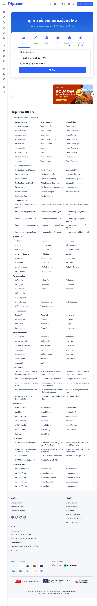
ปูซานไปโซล (44, 421)
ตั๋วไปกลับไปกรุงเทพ (21, 174)
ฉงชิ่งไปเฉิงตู (70, 421)
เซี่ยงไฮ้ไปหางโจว (20, 416)
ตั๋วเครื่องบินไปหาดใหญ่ (48, 179)
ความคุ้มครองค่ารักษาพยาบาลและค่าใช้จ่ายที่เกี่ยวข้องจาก (51, 391)
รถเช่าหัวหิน (70, 350)
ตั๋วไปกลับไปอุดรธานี (21, 192)
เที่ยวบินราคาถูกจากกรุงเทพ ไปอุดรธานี (76, 213)
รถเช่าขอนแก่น (20, 354)
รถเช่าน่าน (69, 354)
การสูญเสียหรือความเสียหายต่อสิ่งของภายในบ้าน (25, 398)
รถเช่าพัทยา (70, 345)
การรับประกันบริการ (17, 507)
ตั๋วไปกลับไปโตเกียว (72, 187)
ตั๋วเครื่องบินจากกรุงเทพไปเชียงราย (26, 225)
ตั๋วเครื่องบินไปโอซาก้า (22, 196)
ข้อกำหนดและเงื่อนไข (73, 514)
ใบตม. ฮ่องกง (19, 250)
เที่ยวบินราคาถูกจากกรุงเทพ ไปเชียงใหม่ (25, 206)
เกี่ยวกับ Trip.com (72, 503)
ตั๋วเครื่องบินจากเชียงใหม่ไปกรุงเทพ (52, 205)
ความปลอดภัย (16, 550)
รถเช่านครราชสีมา (46, 354)
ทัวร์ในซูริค (44, 289)
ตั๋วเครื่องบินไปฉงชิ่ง (72, 192)
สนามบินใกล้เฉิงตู (20, 477)
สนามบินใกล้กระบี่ (71, 486)
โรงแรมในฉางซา (45, 161)
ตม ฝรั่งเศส (19, 263)
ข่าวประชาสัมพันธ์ (72, 507)
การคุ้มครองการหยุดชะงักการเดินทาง (77, 391)
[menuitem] (3, 12)
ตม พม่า (69, 254)
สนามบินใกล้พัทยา (46, 469)
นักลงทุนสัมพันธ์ (17, 531)
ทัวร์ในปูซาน (19, 284)
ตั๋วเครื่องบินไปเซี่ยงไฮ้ (47, 174)
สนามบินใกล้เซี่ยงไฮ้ (46, 473)
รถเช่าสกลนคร (45, 345)
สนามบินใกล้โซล (45, 486)
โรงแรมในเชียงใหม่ (72, 131)
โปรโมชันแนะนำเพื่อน (22, 306)
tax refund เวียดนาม (22, 254)
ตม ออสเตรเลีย (45, 245)
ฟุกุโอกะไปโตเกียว (20, 421)
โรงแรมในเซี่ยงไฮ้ (46, 126)
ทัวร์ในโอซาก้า (44, 284)
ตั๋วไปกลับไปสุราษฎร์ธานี (74, 179)
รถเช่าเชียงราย (19, 350)
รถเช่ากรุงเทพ (19, 337)
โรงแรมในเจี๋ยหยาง (72, 161)
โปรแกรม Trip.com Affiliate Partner (23, 539)
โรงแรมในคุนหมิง (20, 161)
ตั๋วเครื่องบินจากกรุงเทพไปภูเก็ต (50, 212)
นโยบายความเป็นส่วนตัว (74, 518)
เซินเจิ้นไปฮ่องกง (45, 425)
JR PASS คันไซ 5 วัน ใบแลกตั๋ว (25, 460)
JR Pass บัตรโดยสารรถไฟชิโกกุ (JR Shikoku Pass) (77, 451)
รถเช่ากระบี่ (69, 341)
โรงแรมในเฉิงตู (45, 135)
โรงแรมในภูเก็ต (20, 148)
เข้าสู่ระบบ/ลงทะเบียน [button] (85, 4)
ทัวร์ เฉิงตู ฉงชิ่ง (45, 271)
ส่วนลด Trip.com (20, 302)
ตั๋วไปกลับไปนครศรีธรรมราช (49, 183)
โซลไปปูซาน (44, 416)
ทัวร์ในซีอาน (70, 289)
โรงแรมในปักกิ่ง (71, 126)
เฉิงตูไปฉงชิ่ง (19, 412)
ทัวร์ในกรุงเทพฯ (20, 289)
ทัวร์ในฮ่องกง (70, 280)
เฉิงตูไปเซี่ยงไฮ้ (71, 430)
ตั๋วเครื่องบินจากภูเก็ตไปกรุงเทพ (25, 218)
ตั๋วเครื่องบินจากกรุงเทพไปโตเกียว (26, 232)
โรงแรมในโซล (19, 144)
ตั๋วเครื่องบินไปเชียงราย (73, 174)
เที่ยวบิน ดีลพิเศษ (46, 302)
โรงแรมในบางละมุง (72, 144)
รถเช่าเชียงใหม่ (45, 337)
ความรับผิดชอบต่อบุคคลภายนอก (26, 390)
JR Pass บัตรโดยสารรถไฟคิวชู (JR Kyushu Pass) (51, 451)
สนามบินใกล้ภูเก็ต (20, 473)
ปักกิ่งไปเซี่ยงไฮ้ (71, 412)
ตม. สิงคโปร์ (44, 263)
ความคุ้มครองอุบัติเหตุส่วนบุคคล (26, 378)
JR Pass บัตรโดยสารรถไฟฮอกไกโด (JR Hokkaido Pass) (26, 451)
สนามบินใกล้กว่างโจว (73, 477)
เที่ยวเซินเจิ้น (44, 324)
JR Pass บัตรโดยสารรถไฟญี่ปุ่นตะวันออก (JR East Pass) (52, 444)
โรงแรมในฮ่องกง (46, 122)
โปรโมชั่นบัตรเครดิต (47, 306)
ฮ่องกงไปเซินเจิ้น (45, 412)
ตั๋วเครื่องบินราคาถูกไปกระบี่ (24, 183)
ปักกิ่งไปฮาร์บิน (19, 434)
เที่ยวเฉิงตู (43, 319)
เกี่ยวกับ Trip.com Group (74, 522)
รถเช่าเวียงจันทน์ (20, 359)
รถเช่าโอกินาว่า (71, 359)
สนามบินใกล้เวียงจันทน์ (48, 477)
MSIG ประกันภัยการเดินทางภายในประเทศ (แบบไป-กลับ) (51, 373)
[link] (50, 4)
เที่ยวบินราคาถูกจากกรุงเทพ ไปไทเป (52, 225)
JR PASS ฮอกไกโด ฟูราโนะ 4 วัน (77, 456)
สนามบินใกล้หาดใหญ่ (47, 482)
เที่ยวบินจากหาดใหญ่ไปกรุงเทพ (25, 212)
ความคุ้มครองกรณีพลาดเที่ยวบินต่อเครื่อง (52, 398)
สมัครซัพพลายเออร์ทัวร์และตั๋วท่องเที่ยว (24, 546)
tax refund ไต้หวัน (21, 267)
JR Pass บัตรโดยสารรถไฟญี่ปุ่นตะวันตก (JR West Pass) (78, 444)
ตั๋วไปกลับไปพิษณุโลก (47, 192)
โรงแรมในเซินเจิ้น (71, 122)
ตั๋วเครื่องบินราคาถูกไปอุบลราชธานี (51, 187)
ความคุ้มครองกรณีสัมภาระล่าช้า (76, 378)
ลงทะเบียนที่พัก (16, 543)
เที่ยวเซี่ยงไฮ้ (19, 324)
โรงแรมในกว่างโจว (21, 122)
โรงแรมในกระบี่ (45, 148)
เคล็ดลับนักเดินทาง (46, 267)
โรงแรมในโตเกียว (20, 131)
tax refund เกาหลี (46, 258)
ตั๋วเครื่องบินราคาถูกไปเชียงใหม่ (25, 170)
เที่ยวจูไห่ (69, 324)
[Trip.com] (15, 4)
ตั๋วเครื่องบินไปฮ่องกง (73, 170)
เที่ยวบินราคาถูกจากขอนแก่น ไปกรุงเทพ (76, 226)
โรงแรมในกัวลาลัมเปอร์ (48, 139)
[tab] (24, 41)
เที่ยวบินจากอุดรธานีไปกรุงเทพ (50, 218)
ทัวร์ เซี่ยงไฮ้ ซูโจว (20, 271)
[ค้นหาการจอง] (74, 4)
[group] (39, 26)
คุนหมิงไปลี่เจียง (71, 425)
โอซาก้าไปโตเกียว (20, 408)
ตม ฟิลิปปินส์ (44, 254)
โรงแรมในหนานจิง (72, 148)
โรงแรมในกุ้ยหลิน (46, 157)
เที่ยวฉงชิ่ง (44, 328)
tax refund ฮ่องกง (72, 250)
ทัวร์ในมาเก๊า (44, 280)
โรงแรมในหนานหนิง (21, 157)
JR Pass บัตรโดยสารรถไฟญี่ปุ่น (25, 443)
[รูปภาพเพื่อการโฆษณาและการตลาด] (31, 94)
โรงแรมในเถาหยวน (21, 152)
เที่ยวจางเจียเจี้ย (20, 319)
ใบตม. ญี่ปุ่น (70, 241)
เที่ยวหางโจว (70, 315)
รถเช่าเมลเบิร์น (19, 363)
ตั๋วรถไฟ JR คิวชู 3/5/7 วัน (49, 460)
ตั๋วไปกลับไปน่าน (20, 187)
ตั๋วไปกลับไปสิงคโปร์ (21, 179)
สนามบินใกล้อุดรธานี (22, 486)
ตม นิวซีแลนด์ (70, 258)
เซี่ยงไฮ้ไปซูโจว (45, 434)
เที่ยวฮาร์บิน (19, 315)
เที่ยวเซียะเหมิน (20, 328)
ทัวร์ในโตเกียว (70, 284)
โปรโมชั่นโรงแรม (71, 302)
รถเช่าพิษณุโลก (45, 341)
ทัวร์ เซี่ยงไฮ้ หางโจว (72, 267)
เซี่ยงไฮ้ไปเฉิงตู (45, 430)
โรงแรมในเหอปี (45, 152)
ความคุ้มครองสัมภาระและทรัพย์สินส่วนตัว (26, 384)
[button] (4, 4)
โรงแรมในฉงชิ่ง (45, 131)
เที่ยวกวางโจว (44, 315)
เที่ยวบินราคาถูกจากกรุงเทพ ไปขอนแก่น (76, 220)
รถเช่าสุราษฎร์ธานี (21, 341)
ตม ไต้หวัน (43, 241)
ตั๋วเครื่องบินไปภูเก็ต (46, 170)
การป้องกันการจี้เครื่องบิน (74, 397)
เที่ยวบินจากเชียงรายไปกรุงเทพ (50, 232)
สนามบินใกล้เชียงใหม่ (73, 469)
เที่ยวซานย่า (70, 328)
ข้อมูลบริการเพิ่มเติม (18, 511)
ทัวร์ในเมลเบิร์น (20, 293)
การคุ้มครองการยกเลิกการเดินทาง (77, 383)
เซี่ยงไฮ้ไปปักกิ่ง (71, 408)
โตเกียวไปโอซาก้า (45, 408)
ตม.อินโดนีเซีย (45, 250)
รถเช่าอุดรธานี (70, 337)
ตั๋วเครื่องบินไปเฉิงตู (46, 196)
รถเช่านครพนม (45, 350)
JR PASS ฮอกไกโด (21, 456)
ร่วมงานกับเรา (70, 511)
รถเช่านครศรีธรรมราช (22, 345)
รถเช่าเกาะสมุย (45, 359)
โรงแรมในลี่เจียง (71, 139)
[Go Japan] (73, 94)
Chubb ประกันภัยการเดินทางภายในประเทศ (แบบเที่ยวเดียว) (77, 373)
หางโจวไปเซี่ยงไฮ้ (20, 425)
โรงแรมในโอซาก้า (46, 144)
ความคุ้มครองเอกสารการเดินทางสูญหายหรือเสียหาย (51, 384)
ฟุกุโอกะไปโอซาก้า (71, 416)
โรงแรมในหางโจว (20, 135)
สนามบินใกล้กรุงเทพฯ (22, 469)
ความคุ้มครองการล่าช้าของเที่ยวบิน (52, 378)
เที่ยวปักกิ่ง (69, 319)
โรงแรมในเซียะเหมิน (72, 152)
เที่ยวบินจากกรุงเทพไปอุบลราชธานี (77, 232)
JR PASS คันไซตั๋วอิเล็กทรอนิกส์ (51, 456)
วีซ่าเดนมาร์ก (19, 258)
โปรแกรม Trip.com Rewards (21, 535)
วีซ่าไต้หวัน (18, 241)
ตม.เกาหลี (18, 245)
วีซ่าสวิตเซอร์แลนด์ (72, 245)
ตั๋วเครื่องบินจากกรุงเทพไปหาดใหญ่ (77, 205)
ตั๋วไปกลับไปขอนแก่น (72, 183)
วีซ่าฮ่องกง (69, 263)
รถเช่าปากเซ (44, 363)
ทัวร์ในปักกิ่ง (19, 280)
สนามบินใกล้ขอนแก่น (73, 473)
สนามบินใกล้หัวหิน (21, 482)
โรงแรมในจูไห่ (70, 157)
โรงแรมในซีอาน (71, 135)
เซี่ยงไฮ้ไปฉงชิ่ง (20, 430)
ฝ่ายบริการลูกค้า (16, 503)
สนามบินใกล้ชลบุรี (72, 482)
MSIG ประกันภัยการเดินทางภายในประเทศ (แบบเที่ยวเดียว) (26, 373)
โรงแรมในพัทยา (20, 139)
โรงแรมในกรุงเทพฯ (21, 126)
